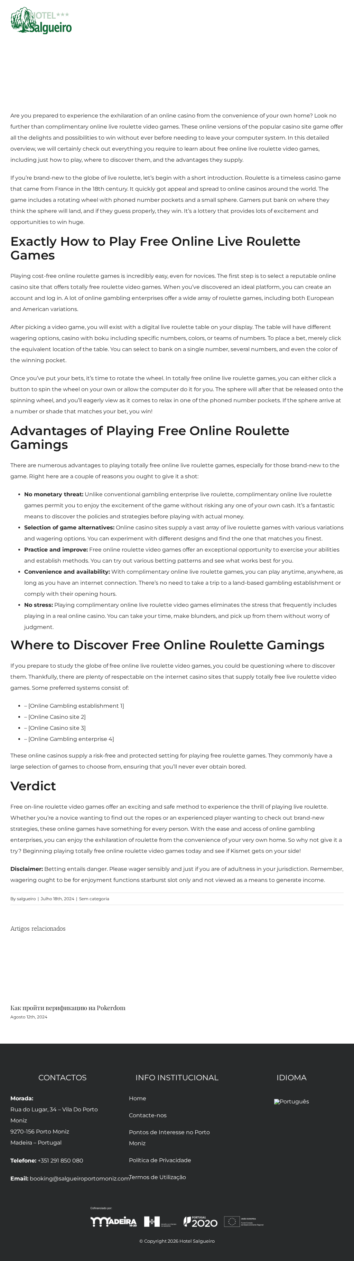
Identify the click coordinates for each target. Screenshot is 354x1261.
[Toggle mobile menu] (341, 22)
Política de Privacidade (160, 1160)
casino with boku (85, 338)
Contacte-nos (148, 1115)
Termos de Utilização (157, 1177)
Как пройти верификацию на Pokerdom (67, 1008)
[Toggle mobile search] (328, 22)
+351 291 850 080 (60, 1160)
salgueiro (26, 898)
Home (137, 1098)
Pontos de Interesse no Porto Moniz (169, 1138)
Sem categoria (94, 898)
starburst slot (159, 880)
